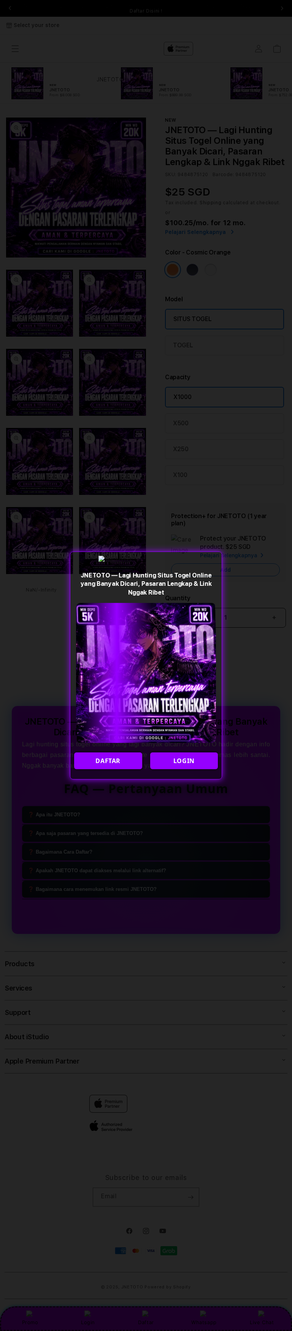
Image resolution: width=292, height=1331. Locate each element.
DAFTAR (108, 761)
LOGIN (184, 761)
